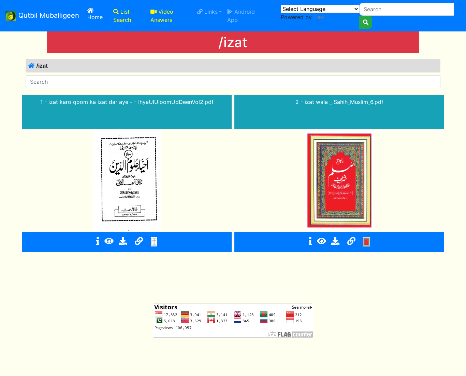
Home (99, 17)
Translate (338, 17)
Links (210, 11)
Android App (241, 15)
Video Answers (161, 15)
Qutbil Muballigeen (48, 15)
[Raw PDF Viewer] (109, 241)
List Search (122, 15)
